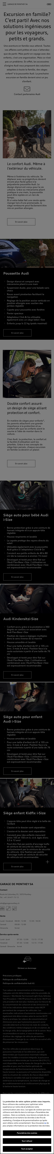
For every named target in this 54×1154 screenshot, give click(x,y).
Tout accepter (27, 1149)
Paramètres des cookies (27, 1133)
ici (45, 1123)
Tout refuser (27, 1141)
